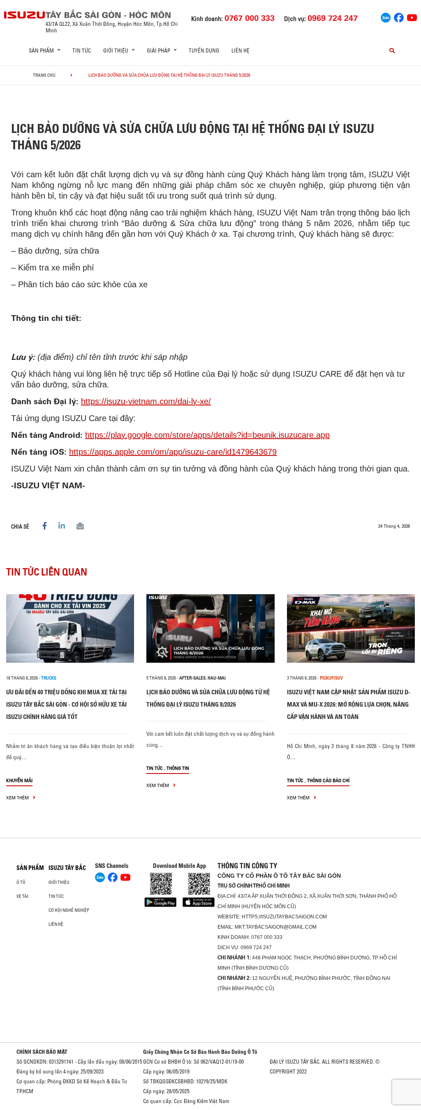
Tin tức (81, 50)
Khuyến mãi (19, 780)
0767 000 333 (266, 937)
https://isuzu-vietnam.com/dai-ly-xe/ (146, 401)
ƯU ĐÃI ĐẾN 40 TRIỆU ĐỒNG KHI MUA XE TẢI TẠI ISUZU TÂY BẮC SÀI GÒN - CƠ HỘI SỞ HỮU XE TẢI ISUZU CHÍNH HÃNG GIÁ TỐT (66, 704)
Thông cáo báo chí (328, 780)
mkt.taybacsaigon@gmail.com (276, 927)
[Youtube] (412, 17)
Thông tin (178, 768)
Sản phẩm (30, 868)
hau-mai (217, 678)
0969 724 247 (256, 947)
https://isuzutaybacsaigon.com (284, 917)
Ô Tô (20, 882)
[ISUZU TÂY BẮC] (25, 15)
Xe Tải (22, 896)
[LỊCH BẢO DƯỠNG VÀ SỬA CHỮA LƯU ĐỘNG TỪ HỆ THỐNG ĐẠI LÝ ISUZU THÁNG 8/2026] (210, 628)
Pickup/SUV (331, 678)
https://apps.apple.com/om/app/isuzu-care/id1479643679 (173, 451)
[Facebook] (399, 17)
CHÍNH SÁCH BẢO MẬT (41, 1051)
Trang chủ (44, 75)
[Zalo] (386, 17)
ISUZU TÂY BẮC (67, 868)
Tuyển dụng (204, 50)
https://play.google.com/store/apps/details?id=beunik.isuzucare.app (207, 434)
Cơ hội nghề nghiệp (69, 910)
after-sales (192, 678)
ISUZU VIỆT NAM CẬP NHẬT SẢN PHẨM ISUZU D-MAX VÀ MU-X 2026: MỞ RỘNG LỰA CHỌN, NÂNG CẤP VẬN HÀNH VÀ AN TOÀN (348, 704)
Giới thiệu (59, 882)
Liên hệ (240, 50)
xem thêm (18, 797)
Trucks (48, 678)
